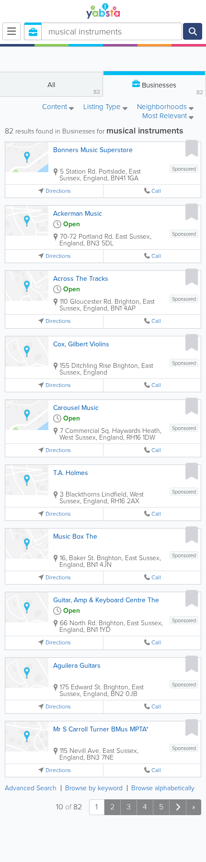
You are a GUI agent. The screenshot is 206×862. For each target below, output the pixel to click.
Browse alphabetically (163, 788)
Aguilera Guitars (77, 666)
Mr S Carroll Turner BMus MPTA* (101, 729)
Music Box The (75, 536)
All (73, 87)
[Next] (177, 807)
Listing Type (103, 107)
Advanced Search (31, 788)
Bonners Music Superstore (93, 150)
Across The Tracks (80, 279)
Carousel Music (76, 408)
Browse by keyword (94, 788)
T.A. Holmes (70, 473)
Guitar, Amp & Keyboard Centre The (106, 600)
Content (55, 107)
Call (156, 191)
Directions (58, 191)
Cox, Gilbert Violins (81, 344)
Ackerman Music (77, 214)
